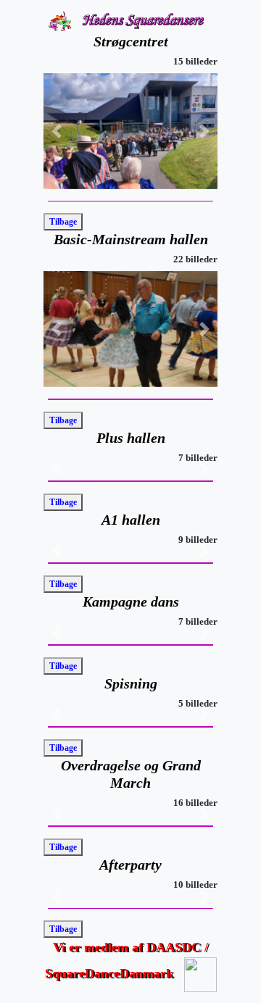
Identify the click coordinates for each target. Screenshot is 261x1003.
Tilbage (63, 222)
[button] (57, 131)
